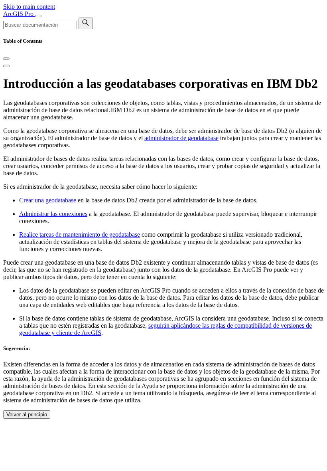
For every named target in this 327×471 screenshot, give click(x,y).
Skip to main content (29, 6)
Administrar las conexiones (53, 213)
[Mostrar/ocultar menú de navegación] (38, 16)
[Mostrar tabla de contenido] (6, 66)
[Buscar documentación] (86, 23)
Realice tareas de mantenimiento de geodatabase (79, 234)
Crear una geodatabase (47, 200)
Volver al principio (26, 415)
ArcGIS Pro (19, 13)
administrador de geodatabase (181, 138)
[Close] (6, 58)
